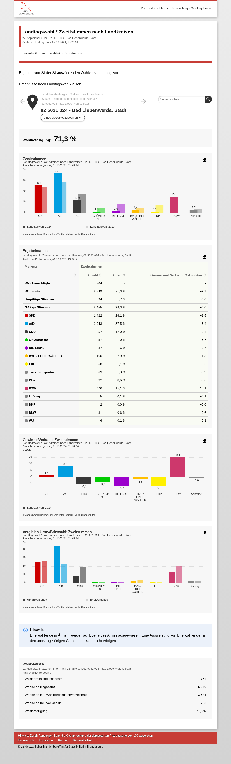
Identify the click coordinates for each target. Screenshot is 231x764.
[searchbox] (185, 99)
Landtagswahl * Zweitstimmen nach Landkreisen (77, 31)
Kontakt (63, 740)
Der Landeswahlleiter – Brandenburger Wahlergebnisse (176, 8)
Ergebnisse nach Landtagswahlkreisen (50, 84)
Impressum (46, 740)
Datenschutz (26, 740)
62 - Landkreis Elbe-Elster (85, 94)
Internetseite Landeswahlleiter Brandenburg (52, 53)
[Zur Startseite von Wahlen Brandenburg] (67, 8)
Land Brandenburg (53, 94)
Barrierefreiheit (82, 740)
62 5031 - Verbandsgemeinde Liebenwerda (68, 98)
